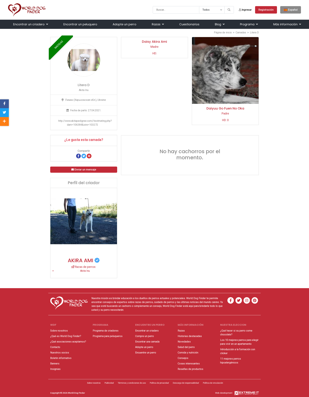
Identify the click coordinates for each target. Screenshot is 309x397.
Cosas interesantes (189, 363)
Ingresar (246, 9)
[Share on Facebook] (78, 155)
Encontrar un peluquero (80, 24)
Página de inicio (223, 32)
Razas (156, 24)
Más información (285, 24)
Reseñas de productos (190, 369)
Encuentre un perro (145, 352)
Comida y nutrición (188, 352)
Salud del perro (186, 347)
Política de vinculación (213, 383)
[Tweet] (83, 155)
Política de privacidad (159, 383)
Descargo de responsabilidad (186, 383)
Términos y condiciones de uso (132, 383)
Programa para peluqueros (107, 336)
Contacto (55, 347)
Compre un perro (144, 336)
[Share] (4, 121)
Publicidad (109, 383)
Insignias (55, 369)
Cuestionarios (189, 24)
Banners (54, 363)
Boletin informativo (60, 358)
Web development (223, 393)
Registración (266, 9)
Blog (218, 24)
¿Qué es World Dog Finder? (65, 336)
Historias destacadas (190, 336)
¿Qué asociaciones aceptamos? (68, 341)
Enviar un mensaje (85, 169)
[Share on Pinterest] (89, 155)
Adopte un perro (124, 24)
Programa (247, 24)
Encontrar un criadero (29, 24)
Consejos (183, 358)
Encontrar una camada (147, 341)
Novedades (184, 341)
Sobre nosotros (59, 330)
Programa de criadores (105, 330)
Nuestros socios (59, 352)
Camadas (241, 32)
